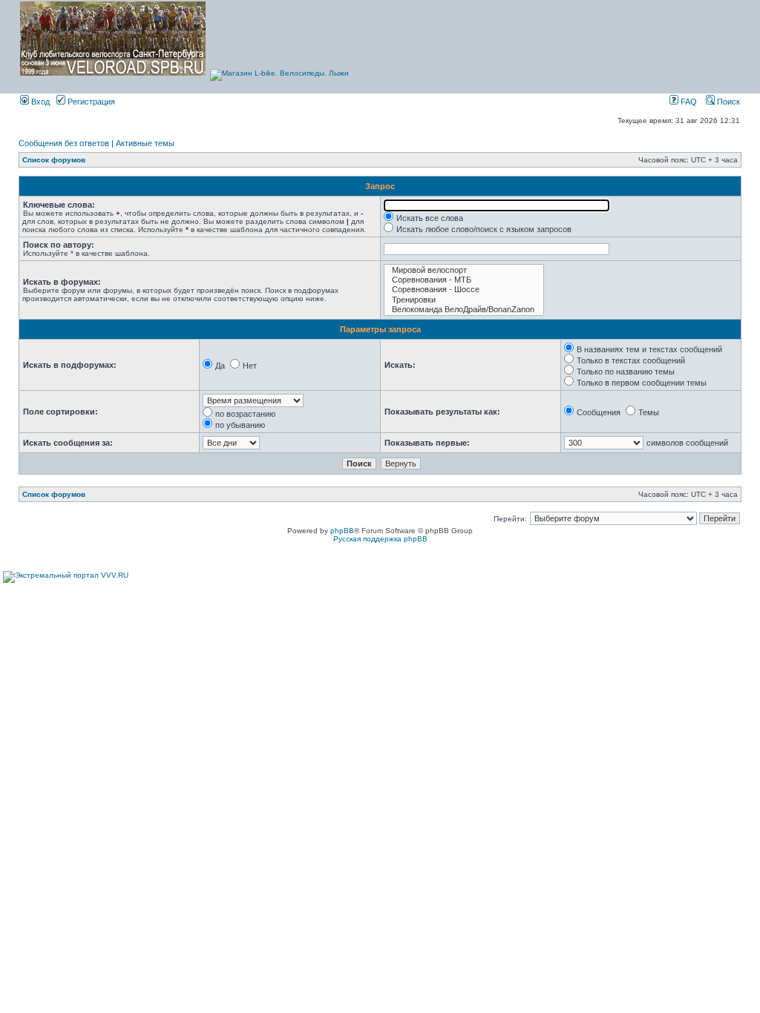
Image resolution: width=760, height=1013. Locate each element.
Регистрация (90, 101)
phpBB (342, 531)
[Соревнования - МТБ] (464, 280)
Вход (39, 101)
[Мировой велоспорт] (464, 270)
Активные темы (145, 143)
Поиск (727, 101)
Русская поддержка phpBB (380, 539)
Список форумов (53, 160)
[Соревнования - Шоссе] (464, 289)
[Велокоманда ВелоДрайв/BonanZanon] (464, 309)
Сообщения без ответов (64, 143)
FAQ (687, 101)
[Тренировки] (464, 300)
